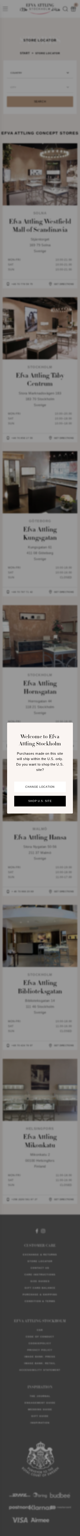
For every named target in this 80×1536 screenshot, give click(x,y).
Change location (40, 786)
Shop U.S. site (40, 801)
